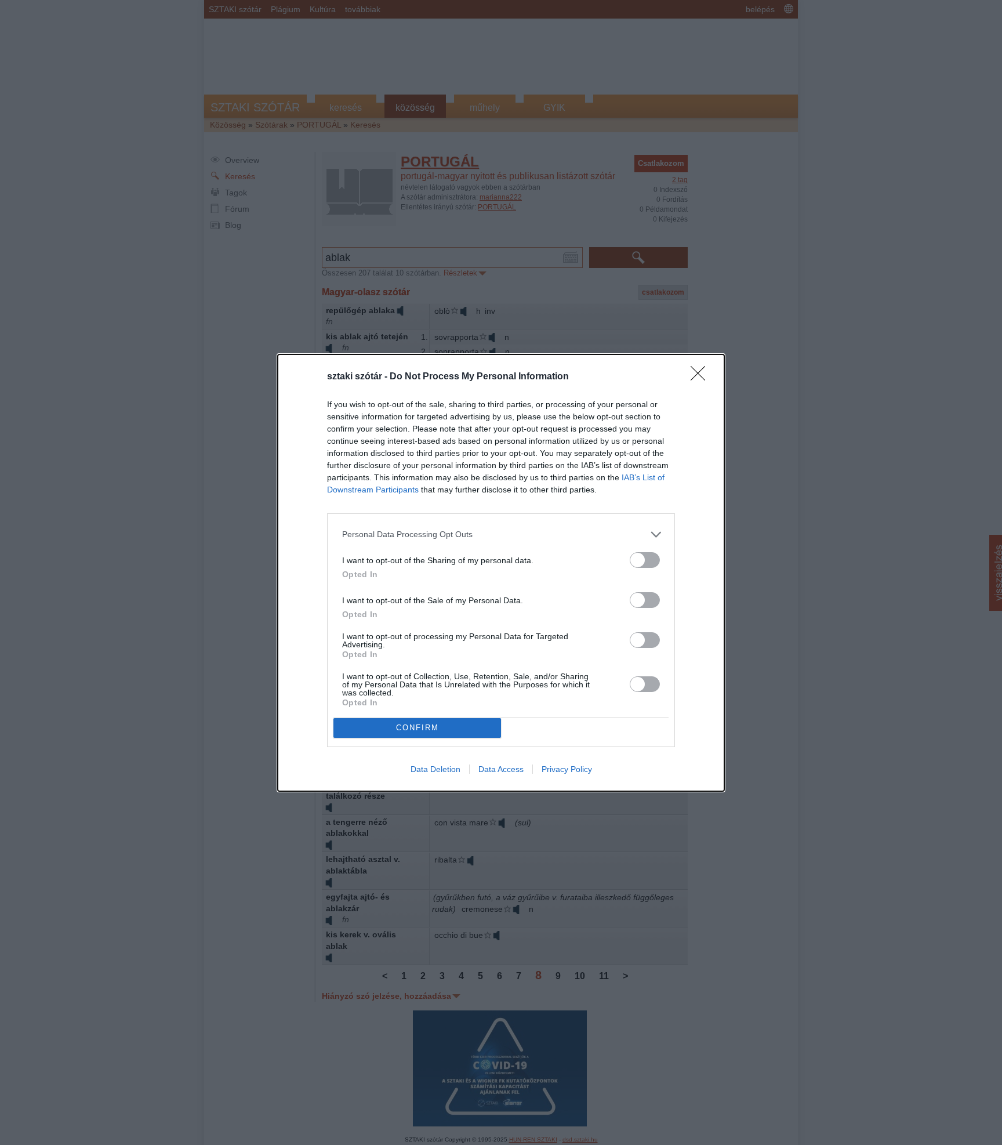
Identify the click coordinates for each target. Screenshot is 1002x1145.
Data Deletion (435, 769)
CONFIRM (417, 727)
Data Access (501, 769)
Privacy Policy (567, 769)
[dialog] (501, 572)
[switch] (645, 560)
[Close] (702, 377)
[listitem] (501, 534)
